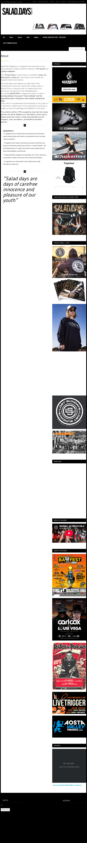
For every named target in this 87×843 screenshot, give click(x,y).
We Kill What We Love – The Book (76, 1)
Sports (20, 37)
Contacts (63, 1)
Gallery (36, 37)
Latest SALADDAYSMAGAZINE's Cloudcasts (67, 785)
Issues (57, 1)
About (34, 1)
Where (52, 1)
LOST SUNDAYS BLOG (10, 43)
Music (11, 37)
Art (4, 37)
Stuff (28, 37)
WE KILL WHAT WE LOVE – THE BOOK (54, 37)
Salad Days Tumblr (43, 1)
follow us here (5, 809)
